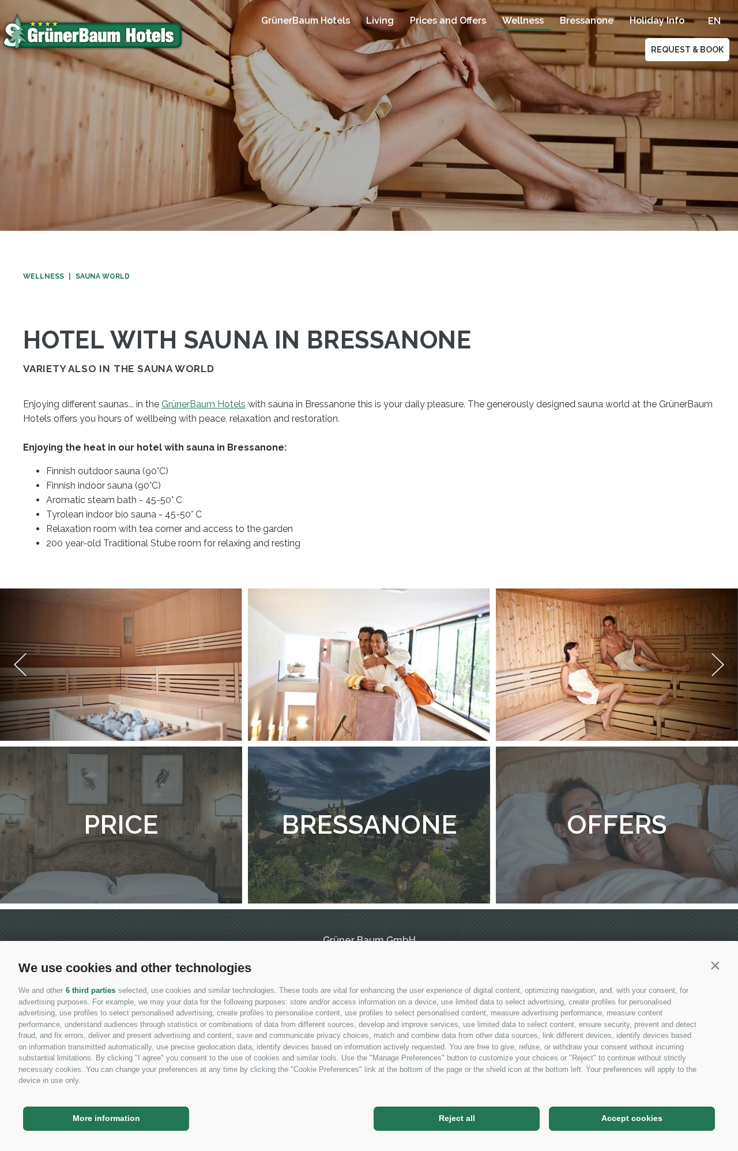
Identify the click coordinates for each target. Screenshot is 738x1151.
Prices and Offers (448, 20)
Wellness (523, 20)
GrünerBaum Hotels (305, 20)
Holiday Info (657, 20)
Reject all (457, 1118)
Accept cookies (631, 1118)
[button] (715, 965)
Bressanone (586, 20)
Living (380, 20)
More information (106, 1118)
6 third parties (90, 990)
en (714, 21)
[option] (369, 115)
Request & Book (687, 49)
